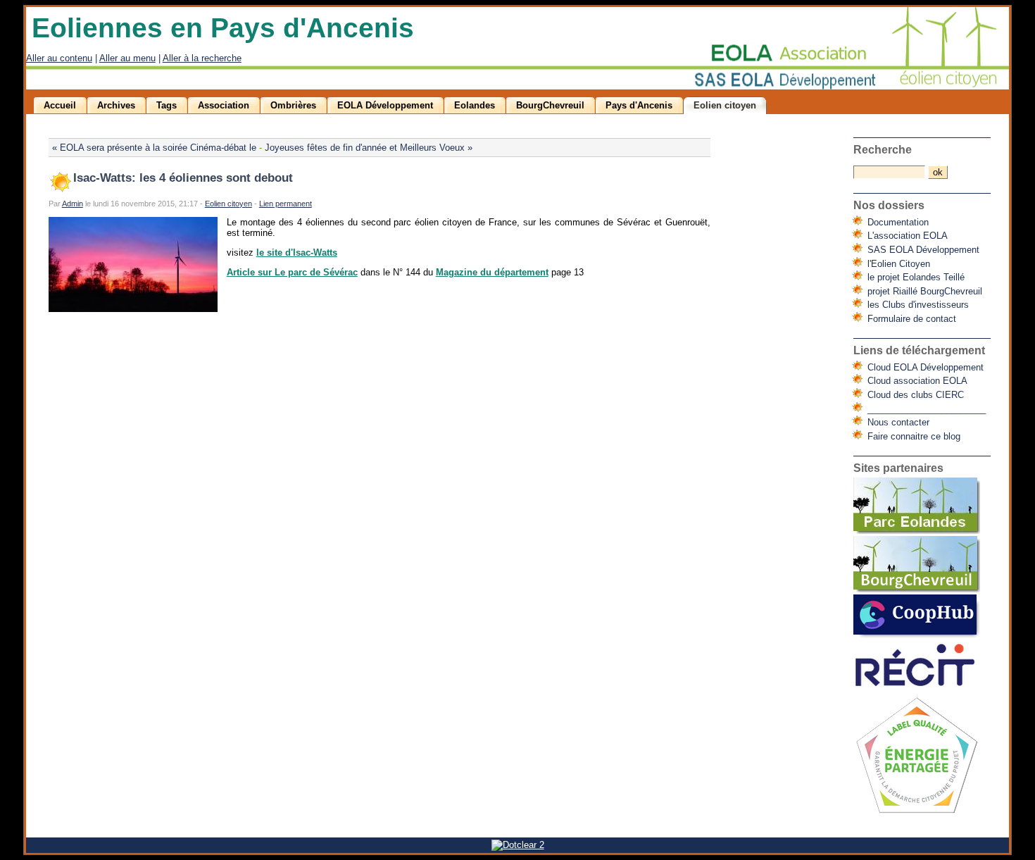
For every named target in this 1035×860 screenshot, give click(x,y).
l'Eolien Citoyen (898, 263)
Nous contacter (898, 422)
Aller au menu (127, 58)
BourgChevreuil (550, 105)
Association (223, 105)
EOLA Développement (385, 105)
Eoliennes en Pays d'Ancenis (223, 28)
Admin (72, 203)
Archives (116, 105)
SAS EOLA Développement (923, 249)
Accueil (60, 105)
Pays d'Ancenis (639, 105)
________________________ (926, 409)
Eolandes (474, 105)
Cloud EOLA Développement (925, 367)
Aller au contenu (59, 58)
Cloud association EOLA (917, 380)
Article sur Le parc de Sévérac (292, 272)
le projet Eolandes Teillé (916, 277)
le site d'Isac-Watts (296, 252)
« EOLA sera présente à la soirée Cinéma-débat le (154, 147)
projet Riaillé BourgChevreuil (924, 291)
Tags (166, 105)
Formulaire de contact (911, 318)
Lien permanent (285, 203)
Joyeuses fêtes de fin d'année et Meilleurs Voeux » (368, 147)
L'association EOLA (907, 235)
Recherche (882, 150)
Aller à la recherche (202, 58)
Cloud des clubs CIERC (915, 395)
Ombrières (293, 105)
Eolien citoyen (725, 105)
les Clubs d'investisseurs (918, 304)
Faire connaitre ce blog (913, 436)
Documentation (898, 222)
